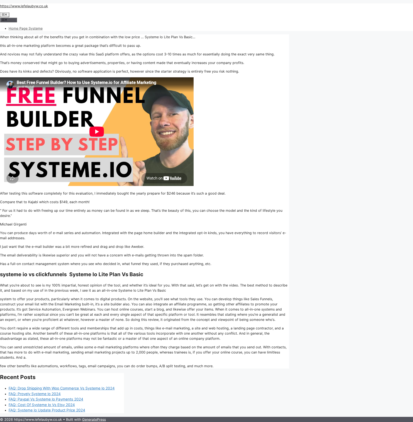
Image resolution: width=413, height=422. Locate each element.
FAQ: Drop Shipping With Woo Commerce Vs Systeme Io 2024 (62, 388)
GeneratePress (94, 419)
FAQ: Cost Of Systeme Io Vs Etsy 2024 (42, 405)
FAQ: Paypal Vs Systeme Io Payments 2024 (46, 399)
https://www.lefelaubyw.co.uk (24, 6)
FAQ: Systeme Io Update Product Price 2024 (47, 410)
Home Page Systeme (26, 28)
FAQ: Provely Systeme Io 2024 (35, 394)
